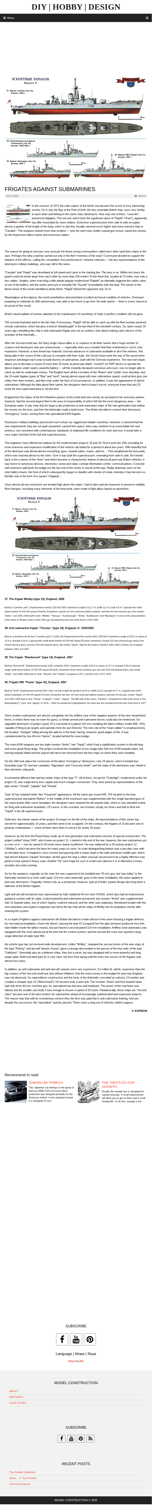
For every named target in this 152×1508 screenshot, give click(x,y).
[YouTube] (76, 1339)
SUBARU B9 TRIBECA (46, 1082)
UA (76, 1361)
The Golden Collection (22, 1472)
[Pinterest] (90, 1339)
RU (81, 1361)
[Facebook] (62, 1339)
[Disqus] (76, 1164)
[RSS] (90, 1439)
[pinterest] (81, 1439)
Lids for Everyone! (20, 1483)
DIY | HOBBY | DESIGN (76, 6)
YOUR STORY (17, 1402)
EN (70, 1361)
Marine (142, 196)
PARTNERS (16, 1397)
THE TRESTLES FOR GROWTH (118, 1085)
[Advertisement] (76, 48)
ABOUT (13, 1391)
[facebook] (61, 1439)
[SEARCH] (147, 18)
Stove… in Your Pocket (22, 1478)
